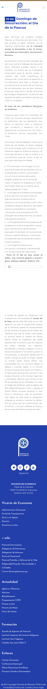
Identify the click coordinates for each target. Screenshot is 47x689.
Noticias (6, 593)
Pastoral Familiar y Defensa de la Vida (19, 560)
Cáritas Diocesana (10, 660)
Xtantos (5, 521)
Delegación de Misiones (12, 553)
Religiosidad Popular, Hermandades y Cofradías (19, 566)
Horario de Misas (10, 608)
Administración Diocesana (13, 510)
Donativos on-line (10, 525)
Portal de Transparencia (13, 514)
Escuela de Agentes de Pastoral (16, 631)
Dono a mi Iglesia (10, 518)
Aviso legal (39, 687)
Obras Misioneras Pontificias (15, 668)
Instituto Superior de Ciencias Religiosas (20, 635)
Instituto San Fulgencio (12, 639)
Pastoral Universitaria (12, 545)
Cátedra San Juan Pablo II (14, 643)
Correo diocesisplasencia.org (14, 572)
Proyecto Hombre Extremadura (16, 672)
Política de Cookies (23, 687)
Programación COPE (11, 600)
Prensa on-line (8, 604)
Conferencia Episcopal (12, 664)
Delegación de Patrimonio (13, 549)
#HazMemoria (8, 596)
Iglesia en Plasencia (10, 589)
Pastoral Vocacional (11, 556)
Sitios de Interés (9, 612)
